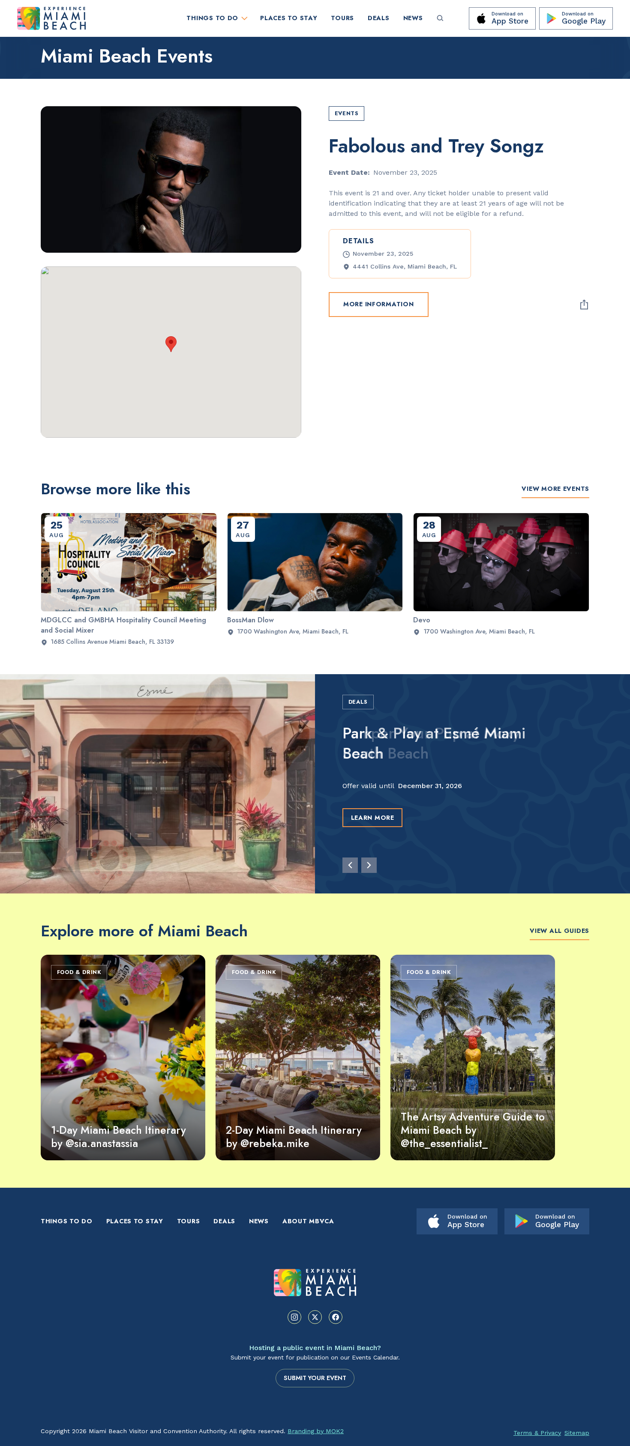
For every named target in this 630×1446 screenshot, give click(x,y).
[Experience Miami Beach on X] (315, 1317)
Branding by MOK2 (316, 1431)
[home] (95, 18)
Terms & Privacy (537, 1432)
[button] (171, 344)
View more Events (555, 488)
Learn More (372, 817)
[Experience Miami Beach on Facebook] (335, 1317)
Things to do (67, 1221)
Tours (342, 18)
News (413, 18)
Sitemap (576, 1432)
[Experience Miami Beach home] (315, 1283)
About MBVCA (308, 1221)
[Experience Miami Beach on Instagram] (294, 1317)
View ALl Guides (559, 930)
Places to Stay (288, 18)
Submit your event (315, 1378)
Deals (379, 18)
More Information (378, 304)
